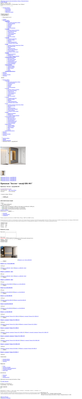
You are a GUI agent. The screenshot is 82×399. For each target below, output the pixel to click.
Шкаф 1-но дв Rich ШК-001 (6, 287)
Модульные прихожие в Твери (14, 22)
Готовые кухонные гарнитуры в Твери (15, 45)
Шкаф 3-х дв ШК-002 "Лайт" (6, 279)
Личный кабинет (6, 7)
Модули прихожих (11, 27)
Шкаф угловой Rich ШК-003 (6, 303)
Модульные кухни (11, 46)
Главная (4, 19)
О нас (4, 366)
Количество (2, 211)
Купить (10, 211)
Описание (5, 213)
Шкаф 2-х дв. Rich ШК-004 (6, 311)
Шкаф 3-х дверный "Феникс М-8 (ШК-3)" (9, 352)
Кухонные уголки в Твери (13, 51)
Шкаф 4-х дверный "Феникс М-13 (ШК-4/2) (9, 319)
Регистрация (7, 8)
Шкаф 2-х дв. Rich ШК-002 (6, 295)
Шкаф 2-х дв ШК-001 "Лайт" (6, 271)
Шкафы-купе (10, 55)
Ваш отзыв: (2, 237)
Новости (4, 72)
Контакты (5, 75)
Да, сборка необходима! (7, 204)
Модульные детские (12, 59)
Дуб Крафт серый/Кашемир (20, 208)
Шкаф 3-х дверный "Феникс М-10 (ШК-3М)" (10, 344)
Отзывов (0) (5, 215)
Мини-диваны (11, 68)
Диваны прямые (11, 65)
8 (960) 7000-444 (3, 2)
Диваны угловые (11, 66)
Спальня (7, 37)
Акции (4, 376)
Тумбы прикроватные (12, 42)
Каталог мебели (6, 20)
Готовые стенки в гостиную (13, 30)
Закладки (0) (7, 10)
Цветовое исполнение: (5, 205)
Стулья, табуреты (11, 50)
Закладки (5, 361)
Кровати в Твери (11, 39)
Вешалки (9, 25)
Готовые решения (11, 23)
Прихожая (7, 21)
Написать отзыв (8, 188)
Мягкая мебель (8, 64)
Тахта (9, 69)
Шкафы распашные (12, 53)
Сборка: (2, 203)
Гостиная (7, 29)
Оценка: (2, 239)
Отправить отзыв (4, 240)
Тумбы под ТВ (11, 32)
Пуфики (9, 26)
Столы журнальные (12, 33)
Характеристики (6, 214)
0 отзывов (2, 188)
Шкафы (7, 52)
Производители (6, 377)
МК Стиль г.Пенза (12, 190)
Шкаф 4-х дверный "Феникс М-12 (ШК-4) (9, 327)
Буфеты (9, 47)
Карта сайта (5, 370)
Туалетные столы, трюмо (13, 43)
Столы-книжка (11, 34)
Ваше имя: (2, 231)
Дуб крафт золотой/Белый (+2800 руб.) (26, 206)
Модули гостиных (11, 36)
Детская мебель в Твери (10, 57)
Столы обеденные (11, 48)
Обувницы (10, 24)
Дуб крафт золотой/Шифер (19, 207)
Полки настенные (11, 63)
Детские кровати (11, 60)
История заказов (6, 360)
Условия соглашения (7, 369)
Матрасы (9, 40)
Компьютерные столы (12, 61)
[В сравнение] (13, 211)
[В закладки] (12, 211)
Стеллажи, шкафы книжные (13, 56)
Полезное (5, 73)
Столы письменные (12, 62)
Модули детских (11, 58)
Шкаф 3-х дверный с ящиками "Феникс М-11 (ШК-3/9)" (12, 336)
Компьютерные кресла (10, 71)
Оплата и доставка (7, 74)
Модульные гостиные (12, 31)
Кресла (9, 70)
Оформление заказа (9, 12)
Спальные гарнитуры (12, 38)
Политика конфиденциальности (9, 368)
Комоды (9, 35)
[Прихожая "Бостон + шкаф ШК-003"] (13, 167)
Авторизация (8, 9)
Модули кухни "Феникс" (13, 49)
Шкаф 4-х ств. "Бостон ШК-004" (7, 263)
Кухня (6, 44)
